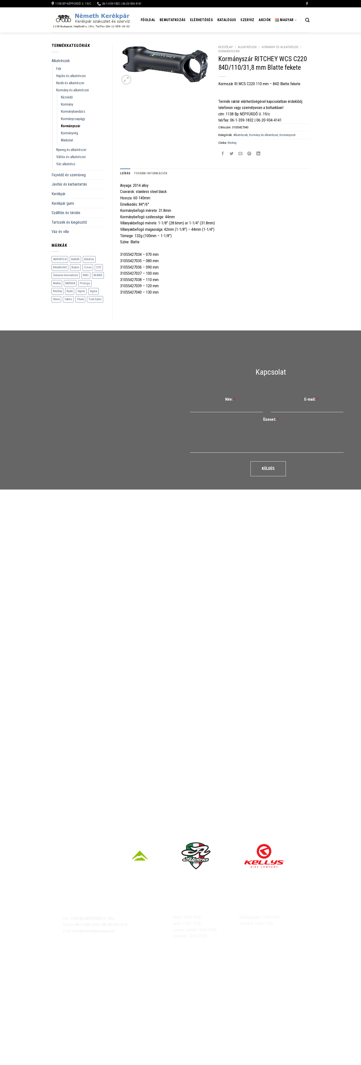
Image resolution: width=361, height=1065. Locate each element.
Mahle (57, 283)
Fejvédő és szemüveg (69, 175)
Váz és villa (60, 231)
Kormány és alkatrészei (72, 90)
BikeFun (89, 259)
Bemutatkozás (172, 20)
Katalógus (226, 20)
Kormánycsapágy (73, 119)
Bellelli (75, 259)
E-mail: (311, 399)
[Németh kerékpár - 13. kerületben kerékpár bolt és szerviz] (91, 20)
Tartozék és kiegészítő (69, 222)
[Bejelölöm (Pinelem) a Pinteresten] (249, 154)
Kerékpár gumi (63, 203)
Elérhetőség (201, 20)
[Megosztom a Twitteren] (232, 154)
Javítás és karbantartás (69, 184)
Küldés (268, 468)
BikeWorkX (60, 267)
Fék (58, 69)
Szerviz (247, 20)
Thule (80, 299)
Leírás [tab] (125, 173)
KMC (86, 275)
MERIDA (70, 283)
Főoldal (148, 20)
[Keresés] (307, 20)
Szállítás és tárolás (66, 212)
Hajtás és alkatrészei (71, 76)
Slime (56, 299)
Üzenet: (271, 419)
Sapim (81, 291)
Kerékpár (59, 193)
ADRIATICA (60, 259)
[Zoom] (126, 79)
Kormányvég (69, 133)
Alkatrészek (61, 60)
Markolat (67, 140)
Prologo (85, 283)
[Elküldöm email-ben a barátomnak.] (240, 154)
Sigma (93, 291)
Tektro (68, 299)
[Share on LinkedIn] (258, 154)
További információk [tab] (150, 173)
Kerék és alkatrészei (70, 83)
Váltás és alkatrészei (71, 157)
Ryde (70, 291)
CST (98, 267)
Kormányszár (70, 126)
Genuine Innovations (65, 275)
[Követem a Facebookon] (306, 3)
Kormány (67, 104)
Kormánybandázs (73, 111)
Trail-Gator (95, 299)
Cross (88, 267)
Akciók (265, 20)
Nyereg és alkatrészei (71, 150)
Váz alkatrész (65, 164)
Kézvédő (67, 97)
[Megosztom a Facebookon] (223, 154)
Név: (230, 399)
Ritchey (57, 291)
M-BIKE (98, 275)
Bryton (75, 267)
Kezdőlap (225, 47)
